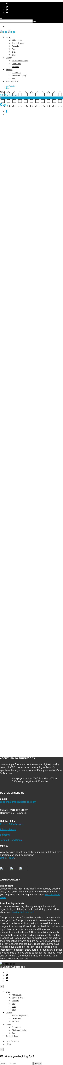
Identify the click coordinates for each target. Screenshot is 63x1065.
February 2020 (14, 504)
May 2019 (11, 527)
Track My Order (12, 81)
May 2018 (11, 548)
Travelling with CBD (17, 403)
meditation (49, 367)
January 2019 (13, 533)
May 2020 (11, 495)
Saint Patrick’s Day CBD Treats (23, 400)
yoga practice (48, 369)
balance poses (6, 367)
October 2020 (14, 483)
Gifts (14, 52)
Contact (9, 69)
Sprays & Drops (18, 43)
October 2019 (13, 516)
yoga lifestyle (34, 369)
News (9, 569)
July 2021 (11, 466)
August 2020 (13, 489)
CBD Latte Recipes (16, 394)
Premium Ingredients (20, 61)
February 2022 (14, 454)
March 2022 (12, 451)
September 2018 (15, 542)
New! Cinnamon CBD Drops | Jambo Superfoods (33, 427)
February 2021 (14, 472)
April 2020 (12, 498)
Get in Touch (7, 679)
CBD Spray (23, 439)
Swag (14, 55)
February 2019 (14, 530)
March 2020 (12, 501)
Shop (8, 37)
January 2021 (13, 475)
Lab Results (16, 64)
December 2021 (14, 460)
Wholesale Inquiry (19, 75)
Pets (13, 49)
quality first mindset (23, 731)
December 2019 (14, 510)
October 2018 (13, 539)
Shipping (5, 645)
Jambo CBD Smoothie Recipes (23, 406)
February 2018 (14, 551)
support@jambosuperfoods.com (26, 613)
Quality (9, 58)
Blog (13, 78)
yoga (25, 369)
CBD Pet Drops (24, 433)
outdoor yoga (6, 369)
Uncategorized (14, 572)
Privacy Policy (8, 640)
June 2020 (12, 492)
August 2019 (13, 522)
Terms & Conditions (11, 650)
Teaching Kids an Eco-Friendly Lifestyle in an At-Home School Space (31, 380)
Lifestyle (35, 131)
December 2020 (15, 478)
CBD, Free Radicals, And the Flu (23, 424)
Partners (15, 67)
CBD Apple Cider (18, 430)
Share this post (10, 372)
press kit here (16, 688)
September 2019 (15, 519)
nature (58, 367)
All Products (17, 40)
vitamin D (17, 369)
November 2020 (15, 480)
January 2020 (13, 507)
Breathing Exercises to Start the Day (26, 397)
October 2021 (13, 463)
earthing (18, 367)
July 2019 (11, 525)
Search (4, 382)
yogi (57, 369)
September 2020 (15, 486)
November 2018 (15, 536)
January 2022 (13, 457)
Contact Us (16, 72)
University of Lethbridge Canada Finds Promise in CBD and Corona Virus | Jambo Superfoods (33, 420)
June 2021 (11, 469)
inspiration (38, 367)
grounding (28, 367)
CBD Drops (24, 436)
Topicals (15, 46)
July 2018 (11, 545)
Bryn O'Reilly (5, 131)
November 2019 (15, 513)
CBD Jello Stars (7, 377)
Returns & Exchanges (11, 634)
